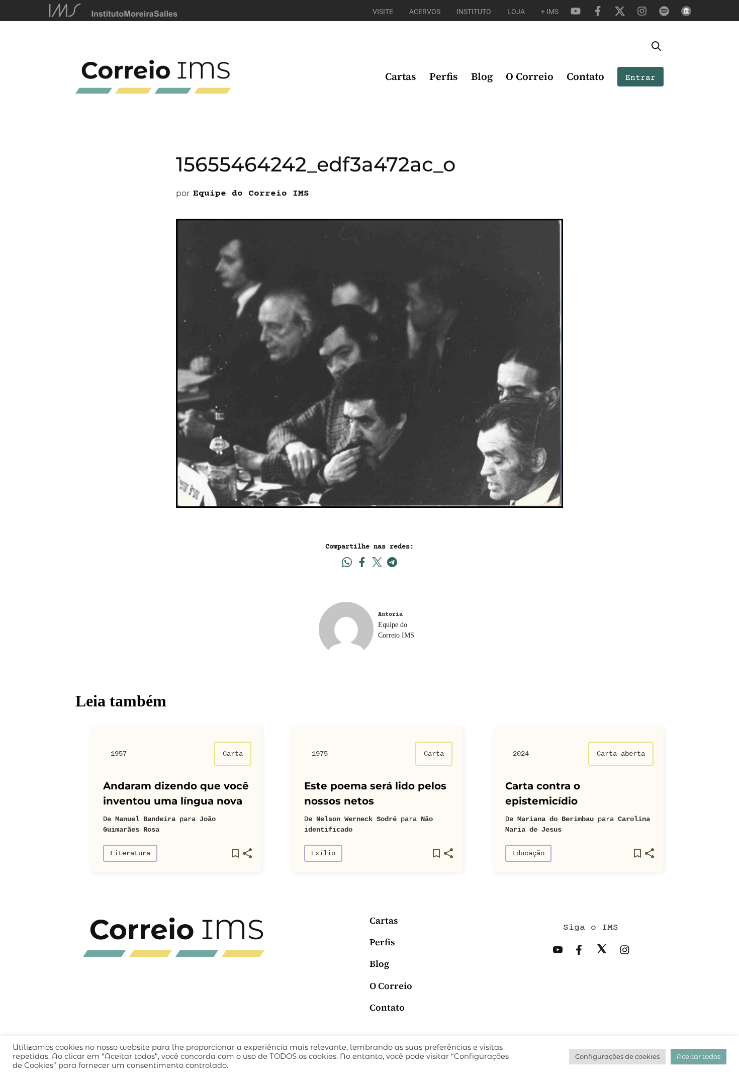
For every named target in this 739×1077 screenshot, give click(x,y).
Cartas (400, 76)
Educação (528, 853)
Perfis (443, 76)
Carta (233, 754)
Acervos (424, 12)
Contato (585, 76)
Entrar (640, 77)
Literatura (130, 853)
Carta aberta (621, 754)
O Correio (529, 76)
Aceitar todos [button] (698, 1056)
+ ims (550, 12)
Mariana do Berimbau (555, 819)
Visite (383, 12)
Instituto (473, 12)
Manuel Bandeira (145, 819)
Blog (482, 76)
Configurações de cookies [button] (617, 1056)
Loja (516, 12)
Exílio (323, 853)
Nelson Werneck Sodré (356, 819)
